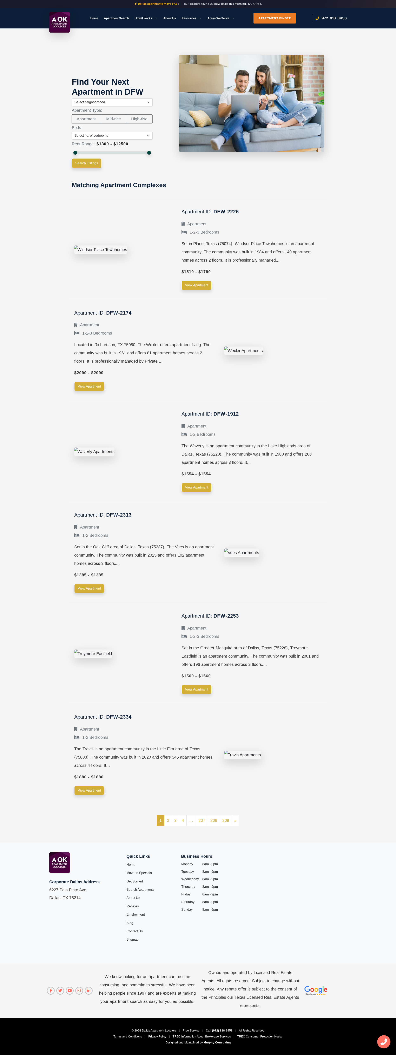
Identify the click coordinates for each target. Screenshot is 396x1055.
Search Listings (86, 163)
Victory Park (262, 59)
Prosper (203, 87)
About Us (169, 18)
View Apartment (196, 285)
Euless (90, 94)
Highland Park (152, 52)
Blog (129, 923)
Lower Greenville (154, 94)
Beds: (77, 127)
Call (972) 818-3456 (219, 1030)
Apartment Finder (274, 18)
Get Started (134, 881)
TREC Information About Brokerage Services (202, 1036)
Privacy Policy (157, 1036)
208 (213, 820)
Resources (189, 18)
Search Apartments (140, 889)
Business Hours (196, 856)
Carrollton (93, 73)
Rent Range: (83, 144)
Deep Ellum (94, 80)
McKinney (205, 52)
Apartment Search (116, 18)
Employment (135, 914)
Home (94, 18)
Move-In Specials (139, 873)
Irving (146, 59)
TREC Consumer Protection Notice (260, 1036)
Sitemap (132, 939)
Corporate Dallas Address (74, 882)
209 (225, 820)
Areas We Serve (218, 18)
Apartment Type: (87, 110)
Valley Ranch (263, 52)
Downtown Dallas (98, 87)
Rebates (132, 906)
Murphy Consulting (217, 1042)
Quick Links (138, 856)
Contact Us (134, 931)
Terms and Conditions (127, 1036)
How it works (143, 18)
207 (201, 820)
